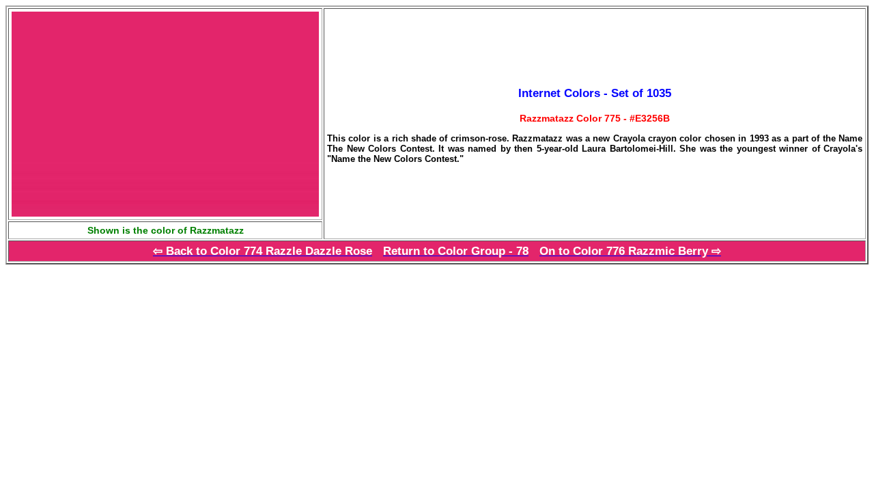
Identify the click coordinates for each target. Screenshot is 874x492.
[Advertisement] (120, 360)
